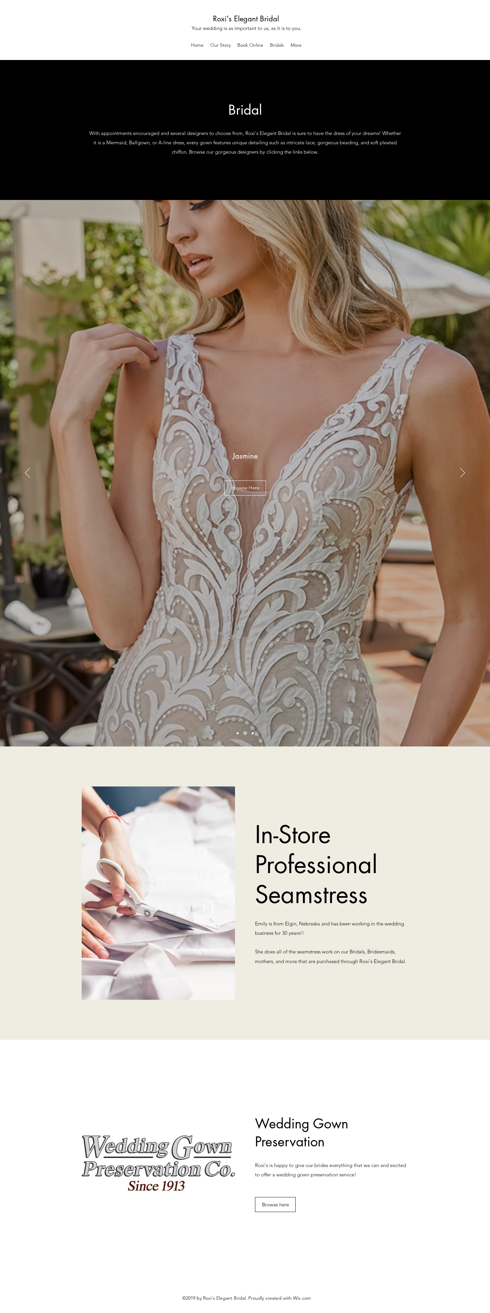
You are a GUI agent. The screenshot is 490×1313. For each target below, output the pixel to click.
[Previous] (27, 473)
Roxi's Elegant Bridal (246, 18)
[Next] (462, 473)
